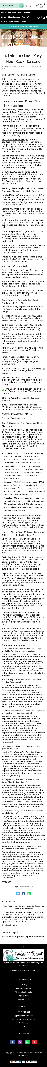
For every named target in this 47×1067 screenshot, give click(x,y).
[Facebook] (23, 893)
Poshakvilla (23, 1053)
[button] (43, 915)
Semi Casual (14, 22)
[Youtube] (34, 1042)
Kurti (20, 12)
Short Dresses (14, 17)
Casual (4, 22)
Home (3, 12)
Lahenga (27, 12)
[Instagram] (20, 1042)
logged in (19, 936)
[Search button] (21, 5)
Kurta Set (12, 12)
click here (28, 213)
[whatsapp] (28, 893)
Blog (11, 32)
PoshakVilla (30, 66)
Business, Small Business (22, 41)
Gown (3, 17)
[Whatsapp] (27, 1042)
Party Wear (26, 17)
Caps (24, 22)
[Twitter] (18, 893)
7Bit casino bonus (26, 886)
